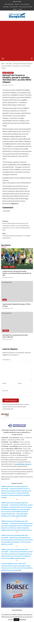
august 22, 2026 (7, 277)
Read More (23, 619)
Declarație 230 (14, 6)
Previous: (16, 225)
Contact (20, 9)
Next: (16, 236)
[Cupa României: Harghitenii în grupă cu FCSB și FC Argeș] (17, 291)
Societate (5, 267)
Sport (4, 73)
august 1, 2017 (7, 85)
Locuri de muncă (24, 4)
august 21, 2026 (7, 308)
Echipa (15, 9)
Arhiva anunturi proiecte (25, 6)
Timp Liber (10, 73)
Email (20, 383)
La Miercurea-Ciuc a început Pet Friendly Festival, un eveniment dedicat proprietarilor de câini (16, 273)
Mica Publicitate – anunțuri (12, 4)
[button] (3, 58)
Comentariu (6, 359)
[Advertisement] (17, 38)
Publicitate (6, 6)
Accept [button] (16, 619)
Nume (4, 383)
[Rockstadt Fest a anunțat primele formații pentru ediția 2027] (17, 322)
